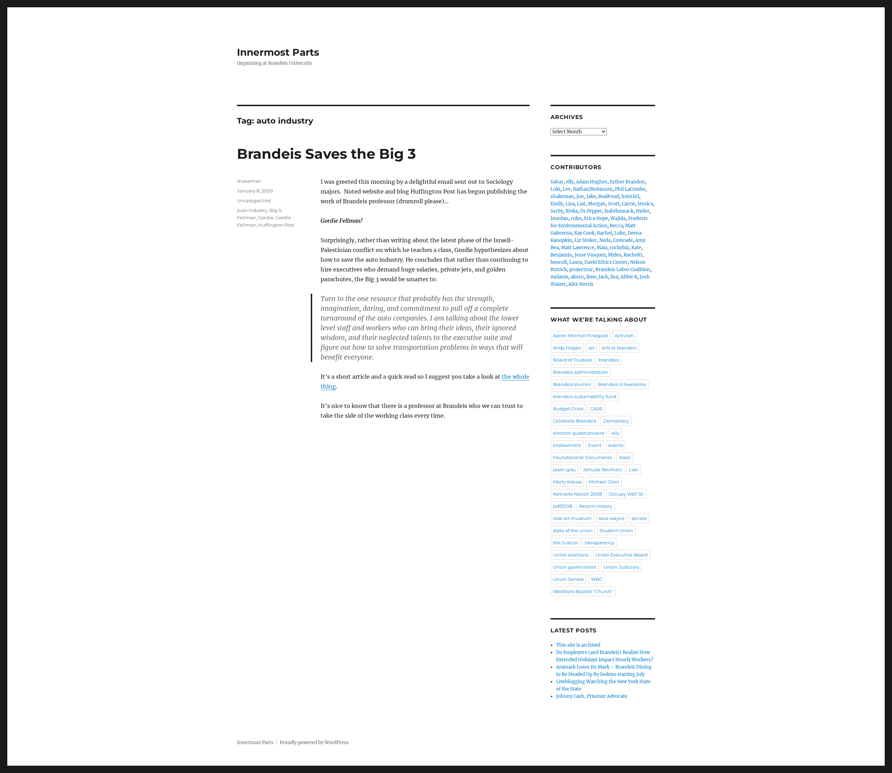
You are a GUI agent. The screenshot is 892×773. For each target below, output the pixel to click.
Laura (575, 262)
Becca (616, 226)
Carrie (628, 204)
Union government (575, 567)
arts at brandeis (619, 347)
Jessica (645, 204)
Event (594, 445)
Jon (580, 196)
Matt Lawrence (577, 248)
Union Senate (568, 579)
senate (639, 518)
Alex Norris (580, 284)
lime (591, 277)
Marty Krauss (567, 481)
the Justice (565, 542)
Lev (566, 189)
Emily (557, 204)
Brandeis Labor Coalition (622, 270)
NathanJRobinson (593, 189)
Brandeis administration (580, 372)
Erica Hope (596, 218)
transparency (599, 542)
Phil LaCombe (630, 189)
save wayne (612, 518)
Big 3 (275, 210)
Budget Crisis (568, 408)
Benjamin (561, 255)
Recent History (595, 506)
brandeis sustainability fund (584, 396)
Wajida (617, 218)
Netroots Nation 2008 (577, 494)
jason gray (564, 469)
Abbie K (629, 277)
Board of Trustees (572, 360)
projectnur (581, 270)
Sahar (557, 182)
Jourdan (559, 218)
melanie (559, 277)
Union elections (571, 555)
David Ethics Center (606, 262)
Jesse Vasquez (590, 255)
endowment (567, 445)
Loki (555, 189)
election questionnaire (579, 433)
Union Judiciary (621, 567)
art (592, 347)
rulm (576, 218)
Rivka (572, 211)
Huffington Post (276, 225)
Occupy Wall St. (626, 494)
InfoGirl (630, 196)
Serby (557, 211)
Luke (619, 233)
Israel (625, 457)
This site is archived (578, 645)
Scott (614, 204)
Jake (591, 196)
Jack (603, 277)
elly (570, 182)
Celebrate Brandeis (574, 421)
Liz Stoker (586, 240)
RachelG (633, 255)
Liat (581, 204)
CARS (596, 408)
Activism (624, 335)
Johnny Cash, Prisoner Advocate (591, 696)
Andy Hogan (567, 347)
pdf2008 (562, 506)
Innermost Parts (278, 52)
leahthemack (619, 211)
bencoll (559, 262)
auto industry (252, 210)
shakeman (249, 181)
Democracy (616, 421)
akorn (577, 277)
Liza (570, 204)
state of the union (573, 530)
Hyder (642, 211)
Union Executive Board (621, 555)
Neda (604, 240)
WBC (596, 579)
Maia (602, 248)
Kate (636, 248)
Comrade (623, 240)
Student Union (616, 530)
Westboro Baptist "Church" (583, 591)
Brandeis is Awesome (622, 384)
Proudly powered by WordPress (314, 743)
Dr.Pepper (591, 211)
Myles (614, 255)
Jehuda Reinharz (602, 469)
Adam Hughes (591, 182)
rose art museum (572, 518)
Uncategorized (254, 200)
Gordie (266, 217)
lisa (614, 277)
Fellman (246, 217)
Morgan (597, 204)
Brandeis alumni (572, 384)
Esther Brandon (627, 182)
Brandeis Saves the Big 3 (326, 153)
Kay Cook (584, 233)
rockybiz (619, 248)
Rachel (604, 233)
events (615, 445)
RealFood (608, 196)
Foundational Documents (582, 457)
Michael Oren (604, 481)
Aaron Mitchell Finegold (580, 335)
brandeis (609, 360)
